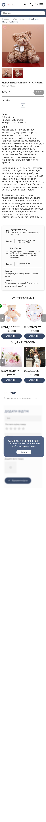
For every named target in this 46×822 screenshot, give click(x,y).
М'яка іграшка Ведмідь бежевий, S (10, 327)
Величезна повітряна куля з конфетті (32, 327)
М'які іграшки (18, 19)
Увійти (24, 452)
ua (8, 5)
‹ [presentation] (2, 318)
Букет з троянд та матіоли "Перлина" (31, 371)
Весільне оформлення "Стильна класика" (10, 371)
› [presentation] (43, 318)
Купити (12, 336)
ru (13, 5)
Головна (5, 19)
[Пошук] (40, 13)
